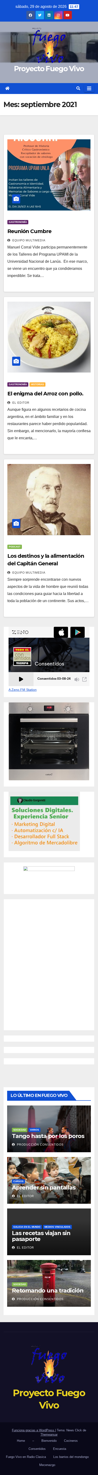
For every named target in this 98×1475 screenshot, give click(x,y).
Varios (34, 1129)
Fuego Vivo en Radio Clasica (26, 1457)
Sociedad (19, 1129)
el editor (20, 402)
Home (21, 1440)
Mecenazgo (47, 1465)
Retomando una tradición (47, 1290)
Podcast (14, 546)
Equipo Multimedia (28, 240)
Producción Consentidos (40, 1144)
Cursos (18, 1181)
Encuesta (59, 1449)
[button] (78, 88)
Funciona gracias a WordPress (33, 1430)
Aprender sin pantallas (43, 1187)
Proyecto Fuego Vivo (49, 68)
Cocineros (71, 1440)
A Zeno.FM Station (23, 689)
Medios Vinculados (57, 1227)
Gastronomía (18, 222)
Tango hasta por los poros (48, 1136)
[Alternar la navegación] (89, 88)
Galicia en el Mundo (26, 1227)
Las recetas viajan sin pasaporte (41, 1236)
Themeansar (49, 1434)
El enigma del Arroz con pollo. (45, 393)
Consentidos (37, 1449)
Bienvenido (49, 1440)
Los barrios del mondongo (71, 1457)
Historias (37, 384)
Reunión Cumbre (29, 231)
